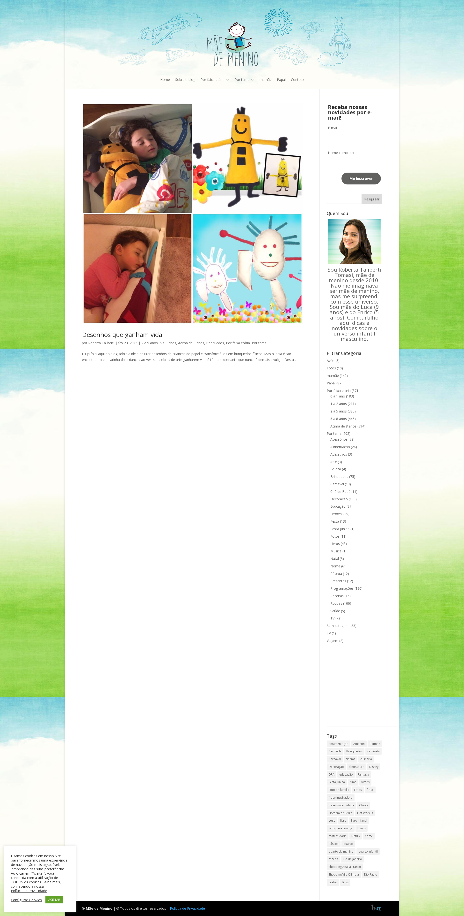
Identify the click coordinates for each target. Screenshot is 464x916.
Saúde (335, 611)
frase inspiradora (341, 797)
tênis (345, 882)
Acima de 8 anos (191, 343)
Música (335, 551)
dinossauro (356, 767)
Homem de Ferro (340, 813)
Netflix (355, 836)
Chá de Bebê (340, 491)
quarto (348, 844)
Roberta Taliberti (101, 343)
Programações (342, 588)
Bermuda (335, 751)
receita (333, 859)
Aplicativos (338, 454)
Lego (332, 820)
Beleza (335, 469)
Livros (335, 543)
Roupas (336, 603)
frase (370, 790)
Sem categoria (338, 625)
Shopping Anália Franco (345, 867)
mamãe (266, 79)
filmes (365, 782)
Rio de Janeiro (352, 859)
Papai (281, 79)
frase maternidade (341, 805)
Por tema (242, 79)
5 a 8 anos (168, 343)
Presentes (338, 581)
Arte (333, 461)
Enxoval (336, 513)
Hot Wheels (365, 813)
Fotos (331, 368)
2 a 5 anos (149, 343)
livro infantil (359, 820)
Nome (335, 566)
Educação (338, 506)
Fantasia (363, 774)
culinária (366, 759)
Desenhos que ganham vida (122, 334)
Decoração (339, 499)
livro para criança (341, 828)
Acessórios (339, 439)
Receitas (337, 596)
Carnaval (337, 484)
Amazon (359, 744)
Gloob (363, 805)
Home (165, 79)
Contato (297, 79)
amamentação (338, 744)
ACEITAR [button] (54, 899)
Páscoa (336, 573)
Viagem (332, 640)
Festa (334, 521)
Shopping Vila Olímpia (344, 874)
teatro (333, 882)
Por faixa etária (213, 79)
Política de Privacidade (187, 908)
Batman (375, 744)
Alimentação (340, 446)
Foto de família (339, 790)
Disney (373, 767)
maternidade (338, 836)
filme (353, 782)
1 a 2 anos (338, 403)
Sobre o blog (185, 79)
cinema (350, 759)
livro (343, 820)
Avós (330, 360)
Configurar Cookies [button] (26, 900)
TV (332, 618)
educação (346, 774)
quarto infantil (368, 851)
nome (369, 836)
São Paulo (370, 874)
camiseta (373, 751)
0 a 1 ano (337, 396)
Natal (334, 558)
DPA (331, 774)
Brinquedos (215, 343)
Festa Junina (339, 529)
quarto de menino (341, 851)
